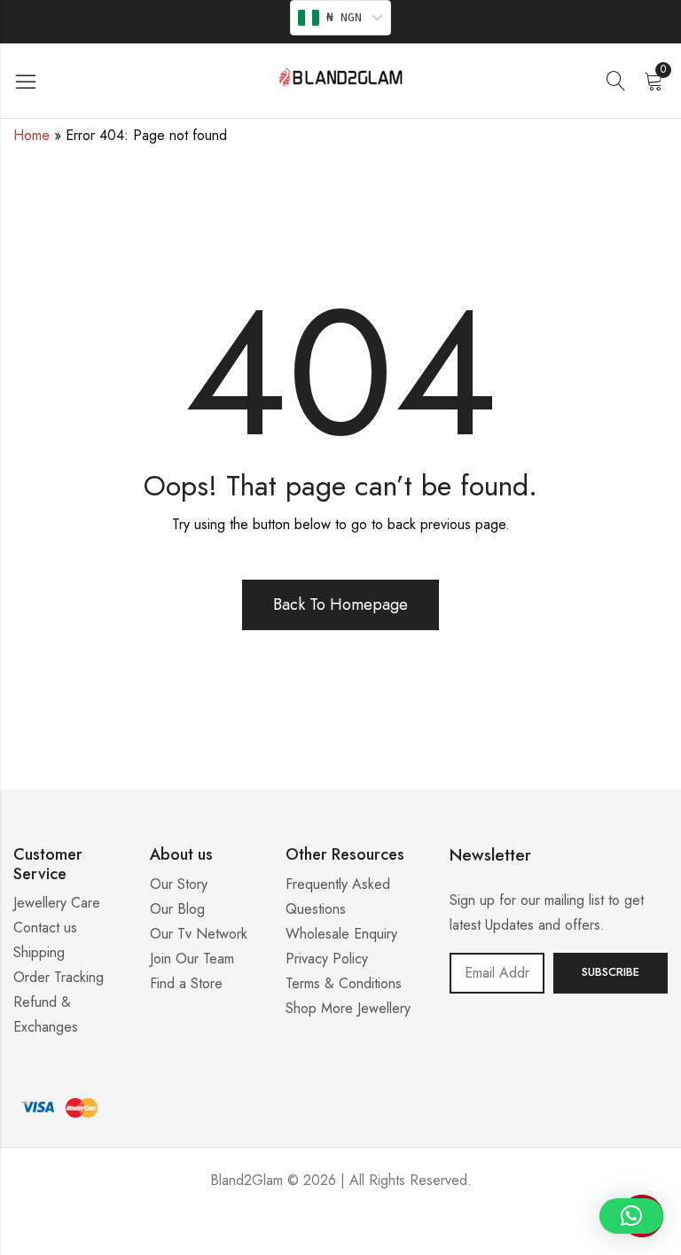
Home (31, 135)
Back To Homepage (340, 604)
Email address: (497, 973)
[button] (631, 1216)
